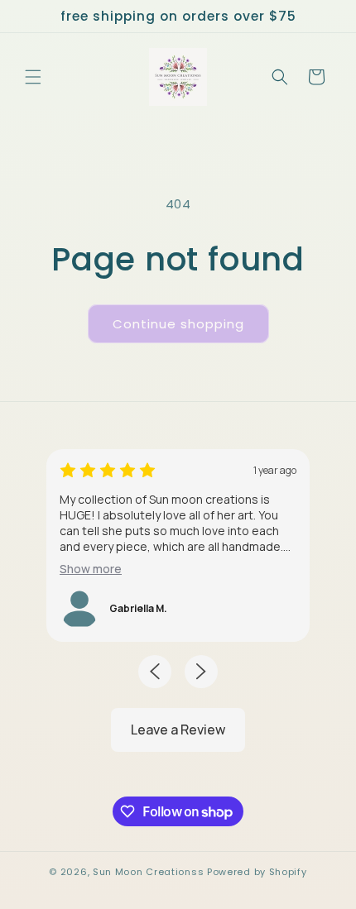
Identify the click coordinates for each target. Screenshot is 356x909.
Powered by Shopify (257, 871)
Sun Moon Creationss (148, 871)
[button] (33, 77)
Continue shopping (178, 324)
